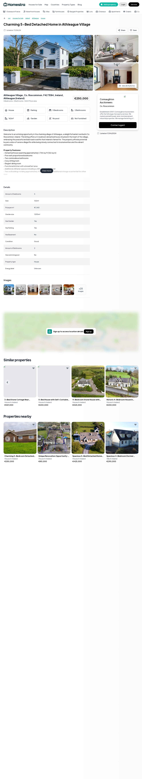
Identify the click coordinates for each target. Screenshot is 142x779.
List (9, 18)
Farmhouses (59, 12)
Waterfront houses (33, 12)
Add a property (110, 4)
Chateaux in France (13, 12)
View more (46, 171)
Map (46, 4)
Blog (80, 4)
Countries (55, 4)
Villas (47, 12)
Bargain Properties (77, 12)
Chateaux (102, 12)
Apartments (115, 12)
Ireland (27, 18)
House (43, 18)
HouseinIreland (11, 402)
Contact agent (118, 125)
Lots (91, 12)
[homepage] (5, 18)
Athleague (35, 18)
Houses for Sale (35, 4)
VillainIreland (111, 458)
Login (123, 4)
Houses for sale (18, 18)
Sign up (89, 331)
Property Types (68, 4)
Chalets (128, 12)
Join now (134, 4)
